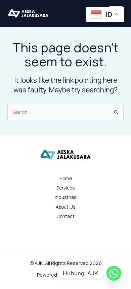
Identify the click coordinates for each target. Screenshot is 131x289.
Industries (65, 197)
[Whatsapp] (113, 273)
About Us (65, 207)
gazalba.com (79, 274)
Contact (65, 216)
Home (65, 178)
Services (65, 188)
